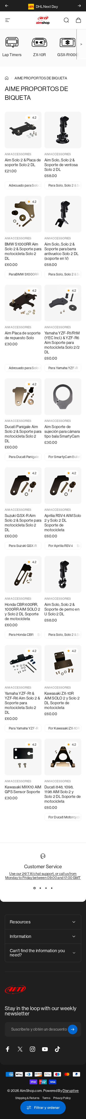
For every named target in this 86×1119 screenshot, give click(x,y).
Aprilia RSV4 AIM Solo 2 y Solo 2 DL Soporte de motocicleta (62, 522)
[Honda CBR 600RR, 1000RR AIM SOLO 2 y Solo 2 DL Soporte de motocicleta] (23, 574)
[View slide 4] (51, 888)
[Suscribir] (72, 1029)
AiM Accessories (18, 154)
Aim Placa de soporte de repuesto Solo (23, 335)
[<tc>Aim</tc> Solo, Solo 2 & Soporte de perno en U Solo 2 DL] (62, 574)
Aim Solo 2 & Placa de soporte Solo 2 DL (23, 162)
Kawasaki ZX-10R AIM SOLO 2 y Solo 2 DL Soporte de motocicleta (62, 700)
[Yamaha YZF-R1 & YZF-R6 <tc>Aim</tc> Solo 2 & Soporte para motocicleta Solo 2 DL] (23, 663)
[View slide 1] (34, 888)
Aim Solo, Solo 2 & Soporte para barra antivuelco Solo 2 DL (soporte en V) (61, 251)
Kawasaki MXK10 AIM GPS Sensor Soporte (23, 789)
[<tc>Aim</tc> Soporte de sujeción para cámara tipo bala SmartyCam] (62, 396)
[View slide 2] (40, 888)
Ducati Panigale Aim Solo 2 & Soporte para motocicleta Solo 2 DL (23, 433)
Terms (46, 1098)
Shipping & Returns (27, 1098)
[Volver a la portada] (7, 78)
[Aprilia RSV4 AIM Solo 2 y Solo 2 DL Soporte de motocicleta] (62, 485)
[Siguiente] (79, 6)
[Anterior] (6, 6)
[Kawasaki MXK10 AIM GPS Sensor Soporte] (23, 757)
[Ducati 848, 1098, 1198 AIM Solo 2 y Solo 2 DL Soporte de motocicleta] (62, 757)
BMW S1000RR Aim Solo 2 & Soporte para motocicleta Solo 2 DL (23, 251)
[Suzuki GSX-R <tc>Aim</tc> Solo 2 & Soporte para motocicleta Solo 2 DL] (23, 485)
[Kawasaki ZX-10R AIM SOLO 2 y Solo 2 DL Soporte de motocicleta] (62, 663)
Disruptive (71, 1091)
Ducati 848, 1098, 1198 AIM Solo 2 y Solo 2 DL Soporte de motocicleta (62, 794)
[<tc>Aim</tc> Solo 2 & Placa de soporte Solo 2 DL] (23, 130)
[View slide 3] (46, 888)
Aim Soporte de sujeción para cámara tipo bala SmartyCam (62, 431)
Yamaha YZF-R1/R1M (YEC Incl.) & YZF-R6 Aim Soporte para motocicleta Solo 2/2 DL (62, 342)
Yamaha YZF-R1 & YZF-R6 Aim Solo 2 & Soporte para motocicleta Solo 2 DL (22, 703)
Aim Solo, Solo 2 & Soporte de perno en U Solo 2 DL (61, 609)
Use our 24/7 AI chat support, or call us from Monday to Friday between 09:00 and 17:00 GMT (43, 876)
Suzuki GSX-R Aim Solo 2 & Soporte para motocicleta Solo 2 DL (23, 522)
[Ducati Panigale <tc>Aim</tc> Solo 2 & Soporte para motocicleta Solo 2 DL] (23, 396)
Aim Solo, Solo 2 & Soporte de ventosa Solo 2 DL (61, 165)
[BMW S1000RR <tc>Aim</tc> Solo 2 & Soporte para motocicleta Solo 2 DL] (23, 214)
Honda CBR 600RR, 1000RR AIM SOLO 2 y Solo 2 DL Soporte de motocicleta (22, 611)
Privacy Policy (62, 1098)
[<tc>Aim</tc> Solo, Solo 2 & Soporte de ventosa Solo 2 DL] (62, 130)
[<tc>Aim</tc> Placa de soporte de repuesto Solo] (23, 303)
